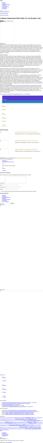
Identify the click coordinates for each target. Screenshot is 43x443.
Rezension (8, 157)
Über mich (4, 3)
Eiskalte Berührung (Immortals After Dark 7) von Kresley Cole (26, 149)
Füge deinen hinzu (9, 158)
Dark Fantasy (11, 417)
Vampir (30, 157)
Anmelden (4, 432)
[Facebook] (4, 106)
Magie (32, 422)
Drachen (18, 417)
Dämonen (30, 417)
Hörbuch (9, 422)
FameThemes (9, 442)
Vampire (37, 427)
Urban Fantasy (26, 157)
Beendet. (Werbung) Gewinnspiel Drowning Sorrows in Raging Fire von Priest (22, 410)
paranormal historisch (4, 425)
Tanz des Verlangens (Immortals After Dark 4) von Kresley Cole (26, 131)
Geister (13, 419)
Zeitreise (7, 429)
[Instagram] (4, 114)
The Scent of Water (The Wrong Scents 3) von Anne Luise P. (13, 403)
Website (1, 189)
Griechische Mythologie (15, 420)
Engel (39, 417)
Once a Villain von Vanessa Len (8, 404)
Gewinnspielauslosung (5, 420)
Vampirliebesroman (5, 428)
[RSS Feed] (4, 126)
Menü (1, 0)
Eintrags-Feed (4, 433)
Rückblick (35, 425)
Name (1, 185)
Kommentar (2, 183)
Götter (21, 420)
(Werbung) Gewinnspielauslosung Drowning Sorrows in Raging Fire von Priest (16, 402)
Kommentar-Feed (5, 434)
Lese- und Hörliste (5, 6)
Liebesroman (24, 422)
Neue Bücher (11, 423)
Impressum (4, 5)
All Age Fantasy (4, 417)
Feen (9, 419)
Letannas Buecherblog (4, 13)
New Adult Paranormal (25, 423)
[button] (4, 99)
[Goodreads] (4, 118)
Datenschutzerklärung (6, 4)
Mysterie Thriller (4, 423)
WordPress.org (4, 435)
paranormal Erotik (40, 423)
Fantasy (5, 419)
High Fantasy (34, 420)
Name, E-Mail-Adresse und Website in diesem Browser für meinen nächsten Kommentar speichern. (19, 191)
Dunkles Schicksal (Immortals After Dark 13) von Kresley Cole (26, 140)
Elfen (35, 417)
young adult (20, 428)
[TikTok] (4, 121)
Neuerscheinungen (18, 423)
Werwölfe (13, 428)
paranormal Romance (19, 157)
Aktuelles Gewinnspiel (6, 199)
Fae (1, 419)
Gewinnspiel (4, 8)
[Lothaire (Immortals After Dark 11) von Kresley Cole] (7, 41)
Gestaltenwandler (21, 419)
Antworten (4, 170)
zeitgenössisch (2, 429)
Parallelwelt (32, 423)
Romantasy (29, 425)
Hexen (26, 420)
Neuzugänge (4, 7)
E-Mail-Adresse (3, 187)
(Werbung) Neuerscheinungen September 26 (10, 405)
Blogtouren (4, 196)
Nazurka (4, 160)
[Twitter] (4, 109)
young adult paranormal (32, 428)
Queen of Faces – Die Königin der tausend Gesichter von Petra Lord (14, 406)
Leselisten (16, 422)
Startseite (3, 2)
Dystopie (23, 417)
